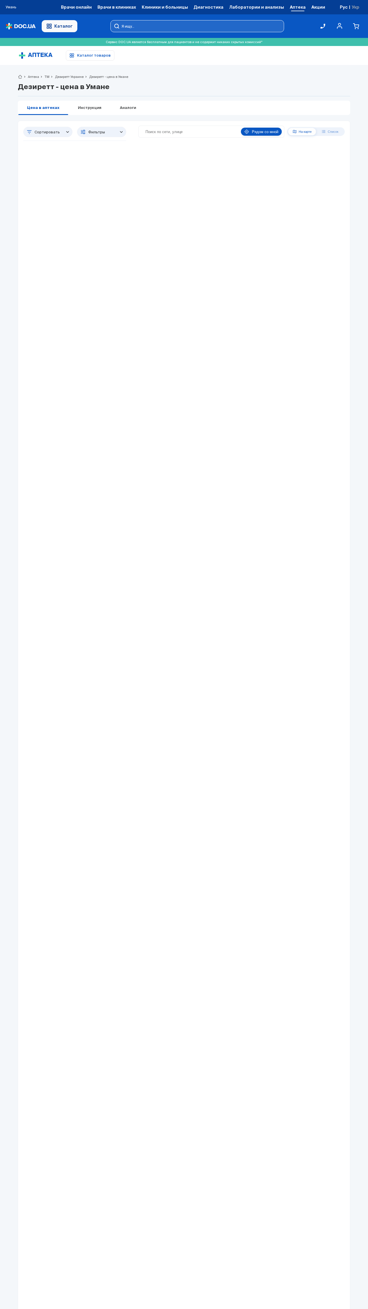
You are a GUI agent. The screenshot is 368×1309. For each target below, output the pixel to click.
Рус (344, 7)
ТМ (44, 76)
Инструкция (89, 108)
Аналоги (128, 108)
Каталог (63, 26)
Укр (355, 7)
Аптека (31, 76)
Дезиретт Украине (67, 76)
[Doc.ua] (21, 26)
